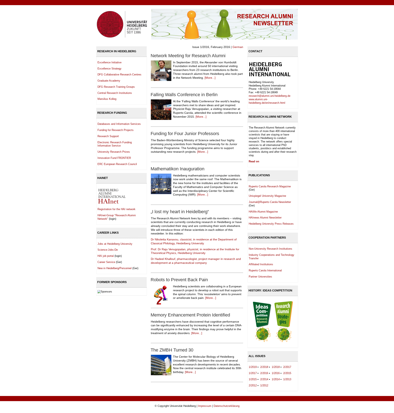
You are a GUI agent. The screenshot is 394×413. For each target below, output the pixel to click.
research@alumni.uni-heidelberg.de (269, 95)
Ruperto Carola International (265, 270)
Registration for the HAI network (116, 209)
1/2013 (287, 379)
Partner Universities (260, 276)
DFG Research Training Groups (116, 86)
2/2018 (264, 367)
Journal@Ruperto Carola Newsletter (270, 202)
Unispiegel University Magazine (267, 195)
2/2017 (287, 367)
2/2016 (264, 373)
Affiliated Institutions (261, 264)
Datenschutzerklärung (226, 405)
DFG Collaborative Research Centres (119, 74)
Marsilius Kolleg (106, 98)
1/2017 (253, 373)
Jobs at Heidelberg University (114, 243)
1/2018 (276, 367)
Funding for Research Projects (115, 130)
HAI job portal (105, 255)
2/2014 (264, 379)
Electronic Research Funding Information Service (114, 144)
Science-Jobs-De (107, 249)
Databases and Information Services (119, 123)
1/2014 (276, 379)
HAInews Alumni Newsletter (265, 217)
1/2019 (253, 367)
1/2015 (253, 379)
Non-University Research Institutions (270, 248)
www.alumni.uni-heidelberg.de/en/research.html (267, 101)
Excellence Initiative (109, 62)
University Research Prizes (113, 151)
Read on (254, 161)
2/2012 (253, 385)
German (238, 47)
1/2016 (276, 373)
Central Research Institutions (114, 92)
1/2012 (264, 385)
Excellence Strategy (109, 68)
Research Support (108, 136)
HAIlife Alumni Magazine (263, 211)
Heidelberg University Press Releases (271, 223)
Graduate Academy (108, 80)
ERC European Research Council (117, 164)
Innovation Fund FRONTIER (114, 157)
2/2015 (287, 373)
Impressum (204, 405)
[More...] (210, 77)
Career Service (106, 262)
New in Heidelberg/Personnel (114, 268)
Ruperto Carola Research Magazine (270, 186)
